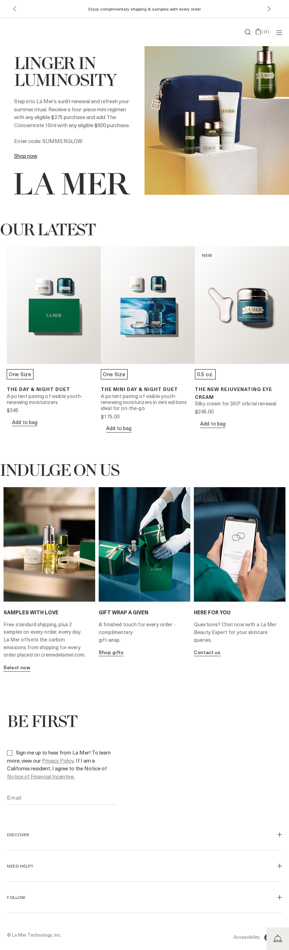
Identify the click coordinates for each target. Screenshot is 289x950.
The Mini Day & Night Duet (139, 389)
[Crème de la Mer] (53, 32)
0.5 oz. (205, 374)
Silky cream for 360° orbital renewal (235, 403)
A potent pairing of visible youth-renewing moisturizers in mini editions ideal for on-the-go (144, 402)
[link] (25, 156)
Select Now (17, 667)
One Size (20, 374)
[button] (14, 9)
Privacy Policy (58, 760)
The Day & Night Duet (38, 389)
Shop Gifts (111, 652)
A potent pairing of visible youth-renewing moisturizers (44, 399)
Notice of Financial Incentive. (41, 776)
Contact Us (207, 652)
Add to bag (24, 422)
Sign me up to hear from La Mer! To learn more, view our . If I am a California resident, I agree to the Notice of (59, 764)
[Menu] (279, 32)
